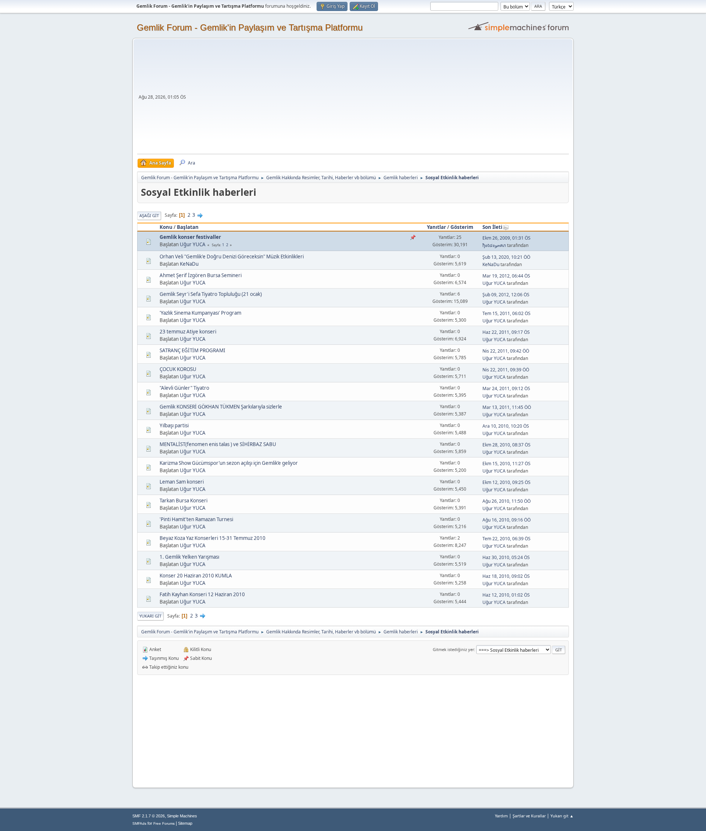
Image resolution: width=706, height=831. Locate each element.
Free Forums (164, 823)
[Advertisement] (378, 98)
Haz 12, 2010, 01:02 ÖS (506, 595)
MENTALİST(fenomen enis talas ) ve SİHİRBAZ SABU (218, 444)
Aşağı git (149, 215)
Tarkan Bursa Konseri (183, 500)
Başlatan (188, 227)
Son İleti (492, 227)
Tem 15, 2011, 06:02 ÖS (506, 313)
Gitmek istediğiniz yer (453, 649)
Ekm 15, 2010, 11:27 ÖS (506, 463)
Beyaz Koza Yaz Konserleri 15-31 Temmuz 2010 (212, 538)
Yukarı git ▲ (562, 815)
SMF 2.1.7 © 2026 (148, 816)
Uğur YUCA (193, 244)
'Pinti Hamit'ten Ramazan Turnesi (196, 519)
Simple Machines (182, 816)
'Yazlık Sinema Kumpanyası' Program (200, 313)
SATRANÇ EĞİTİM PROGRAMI (192, 350)
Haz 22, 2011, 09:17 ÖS (506, 332)
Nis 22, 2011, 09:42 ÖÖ (505, 351)
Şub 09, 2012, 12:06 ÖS (506, 294)
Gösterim (461, 227)
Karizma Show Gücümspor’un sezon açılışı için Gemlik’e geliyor (229, 463)
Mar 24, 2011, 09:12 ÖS (506, 388)
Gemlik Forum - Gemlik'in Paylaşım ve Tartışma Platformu (250, 27)
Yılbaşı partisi (174, 425)
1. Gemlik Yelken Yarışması (189, 557)
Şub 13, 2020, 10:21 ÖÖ (506, 257)
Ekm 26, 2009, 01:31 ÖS (506, 238)
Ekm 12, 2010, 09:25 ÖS (506, 482)
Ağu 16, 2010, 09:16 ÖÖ (506, 520)
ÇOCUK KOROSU (178, 369)
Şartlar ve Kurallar (529, 815)
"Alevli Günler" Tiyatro (184, 388)
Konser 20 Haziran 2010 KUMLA (196, 575)
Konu (166, 227)
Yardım (501, 815)
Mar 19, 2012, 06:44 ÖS (506, 276)
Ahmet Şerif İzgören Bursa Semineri (201, 275)
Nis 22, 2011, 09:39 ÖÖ (505, 370)
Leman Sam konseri (182, 481)
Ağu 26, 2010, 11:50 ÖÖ (506, 501)
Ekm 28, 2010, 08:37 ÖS (506, 445)
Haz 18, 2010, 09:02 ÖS (506, 576)
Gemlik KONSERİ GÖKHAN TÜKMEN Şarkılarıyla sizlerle (221, 406)
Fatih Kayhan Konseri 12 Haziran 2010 (202, 594)
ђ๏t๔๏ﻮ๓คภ (494, 245)
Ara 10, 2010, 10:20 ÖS (505, 426)
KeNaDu (189, 264)
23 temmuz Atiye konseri (188, 331)
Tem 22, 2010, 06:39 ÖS (506, 538)
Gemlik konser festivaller (190, 237)
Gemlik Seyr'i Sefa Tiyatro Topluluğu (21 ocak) (211, 294)
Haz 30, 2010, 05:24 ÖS (506, 557)
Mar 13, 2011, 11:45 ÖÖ (506, 407)
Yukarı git (150, 616)
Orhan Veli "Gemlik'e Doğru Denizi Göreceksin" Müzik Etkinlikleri (232, 256)
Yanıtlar (436, 227)
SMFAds (139, 823)
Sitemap (185, 823)
